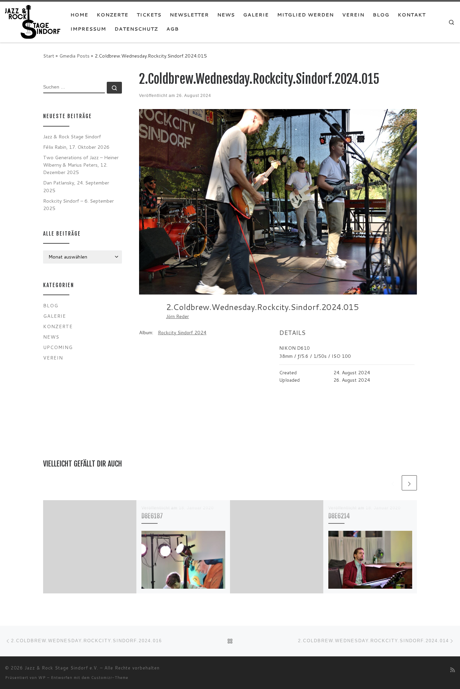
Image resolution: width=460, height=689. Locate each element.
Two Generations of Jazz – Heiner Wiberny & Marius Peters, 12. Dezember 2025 (81, 165)
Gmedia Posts (74, 55)
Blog (50, 305)
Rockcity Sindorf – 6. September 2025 (78, 204)
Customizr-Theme (109, 677)
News (51, 336)
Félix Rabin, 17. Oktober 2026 (76, 146)
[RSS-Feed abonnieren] (452, 669)
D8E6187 (152, 516)
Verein (53, 357)
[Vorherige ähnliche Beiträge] (392, 482)
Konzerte (58, 326)
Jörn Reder (177, 316)
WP (42, 677)
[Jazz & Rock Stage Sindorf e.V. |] (32, 21)
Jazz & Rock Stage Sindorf (72, 136)
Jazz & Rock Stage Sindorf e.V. (61, 668)
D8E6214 (339, 516)
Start (48, 55)
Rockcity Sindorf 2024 (182, 332)
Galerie (54, 315)
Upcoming (58, 347)
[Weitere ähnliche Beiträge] (409, 482)
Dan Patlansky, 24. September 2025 (76, 186)
